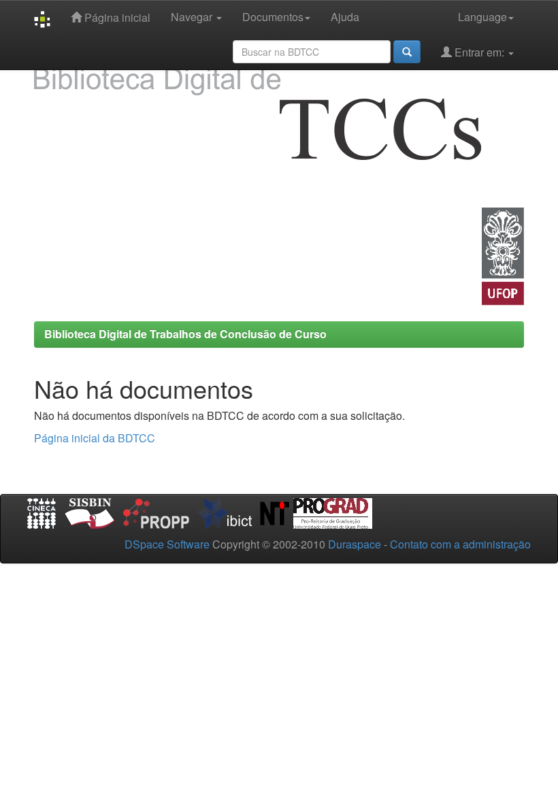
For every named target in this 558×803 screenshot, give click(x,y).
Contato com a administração (460, 544)
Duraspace (354, 544)
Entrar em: (479, 52)
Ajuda (345, 16)
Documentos (272, 16)
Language (482, 16)
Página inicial (116, 17)
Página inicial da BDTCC (94, 438)
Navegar (193, 16)
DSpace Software (167, 544)
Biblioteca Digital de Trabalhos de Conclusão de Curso (185, 334)
